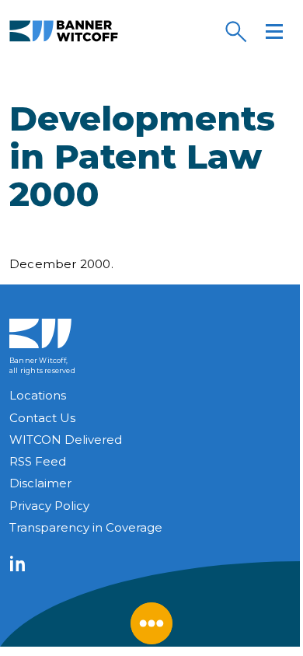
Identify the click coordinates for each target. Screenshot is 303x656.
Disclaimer (40, 483)
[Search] (235, 31)
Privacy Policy (49, 505)
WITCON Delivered (65, 439)
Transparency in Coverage (85, 527)
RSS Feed (37, 461)
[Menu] (274, 31)
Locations (37, 395)
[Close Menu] (151, 623)
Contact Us (42, 417)
